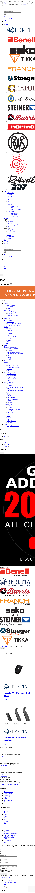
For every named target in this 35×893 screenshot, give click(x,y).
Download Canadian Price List (9, 784)
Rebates (6, 218)
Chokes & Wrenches (13, 409)
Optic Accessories (12, 365)
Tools (9, 401)
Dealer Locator (11, 231)
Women (9, 342)
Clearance (10, 307)
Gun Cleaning (11, 377)
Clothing (6, 327)
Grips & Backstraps (13, 348)
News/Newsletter (9, 793)
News (9, 235)
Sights (9, 357)
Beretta (9, 194)
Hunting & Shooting (8, 870)
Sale (8, 308)
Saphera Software (5, 877)
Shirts (9, 335)
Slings (9, 380)
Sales (5, 838)
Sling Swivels (11, 397)
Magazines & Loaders (13, 352)
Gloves (9, 328)
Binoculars (14, 206)
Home (2, 646)
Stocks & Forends (12, 399)
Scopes (9, 369)
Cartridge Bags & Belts (14, 323)
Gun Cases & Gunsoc (13, 325)
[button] (5, 16)
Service (9, 223)
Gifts (5, 345)
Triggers (9, 359)
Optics (6, 362)
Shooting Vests (11, 379)
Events (9, 233)
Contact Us (10, 238)
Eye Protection (11, 375)
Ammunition (7, 318)
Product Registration (13, 225)
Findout (2, 774)
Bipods (9, 385)
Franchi (9, 201)
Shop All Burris (15, 216)
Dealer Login (8, 802)
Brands (6, 24)
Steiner (6, 821)
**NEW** (7, 303)
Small (5, 446)
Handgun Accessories (10, 347)
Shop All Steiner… (16, 209)
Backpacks (10, 322)
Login (5, 18)
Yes (24, 4)
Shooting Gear (8, 404)
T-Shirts (9, 338)
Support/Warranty (9, 797)
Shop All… (10, 193)
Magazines (10, 389)
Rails (8, 394)
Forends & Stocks (12, 411)
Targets (9, 317)
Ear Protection (11, 374)
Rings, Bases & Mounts (14, 367)
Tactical (6, 424)
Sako (8, 198)
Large (5, 442)
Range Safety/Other (9, 372)
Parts (8, 226)
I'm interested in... (5, 868)
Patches (9, 333)
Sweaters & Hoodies (13, 337)
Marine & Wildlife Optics (9, 872)
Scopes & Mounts (12, 315)
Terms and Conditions (10, 882)
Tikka (9, 199)
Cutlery (6, 343)
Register (10, 18)
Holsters (9, 350)
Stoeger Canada (12, 230)
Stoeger (9, 203)
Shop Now (3, 756)
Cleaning (10, 313)
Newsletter (10, 236)
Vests (9, 340)
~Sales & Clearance (9, 305)
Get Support (3, 765)
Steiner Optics (11, 204)
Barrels (9, 384)
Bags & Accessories (13, 426)
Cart (5, 240)
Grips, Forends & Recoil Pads (16, 387)
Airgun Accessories (9, 310)
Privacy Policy (8, 880)
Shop (5, 191)
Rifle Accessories (9, 382)
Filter (2, 453)
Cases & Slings (11, 312)
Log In (6, 241)
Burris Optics (11, 211)
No (26, 4)
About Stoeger (8, 798)
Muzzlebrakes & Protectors (15, 354)
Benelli (9, 196)
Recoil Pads (10, 417)
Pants (9, 332)
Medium (6, 444)
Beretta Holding (8, 800)
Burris (5, 819)
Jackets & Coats (12, 330)
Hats (5, 360)
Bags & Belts (8, 320)
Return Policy (8, 840)
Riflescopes (14, 208)
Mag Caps (10, 412)
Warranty (10, 221)
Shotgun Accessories (10, 406)
